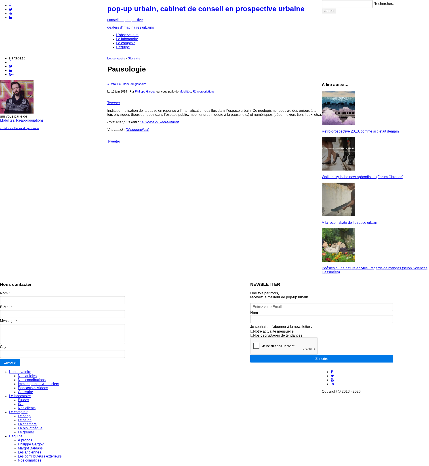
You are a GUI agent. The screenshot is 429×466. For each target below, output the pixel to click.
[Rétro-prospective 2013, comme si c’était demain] (338, 124)
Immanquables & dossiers (38, 384)
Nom (5, 293)
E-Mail (6, 307)
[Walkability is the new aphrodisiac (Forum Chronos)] (338, 169)
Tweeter (113, 103)
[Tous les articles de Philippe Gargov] (17, 112)
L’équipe (123, 47)
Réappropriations (30, 120)
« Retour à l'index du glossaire (19, 128)
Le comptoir (125, 43)
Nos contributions (32, 380)
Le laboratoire (127, 39)
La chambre (27, 424)
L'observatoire (116, 58)
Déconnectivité (137, 130)
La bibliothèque (30, 428)
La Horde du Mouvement (159, 122)
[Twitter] (10, 9)
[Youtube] (10, 13)
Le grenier (26, 432)
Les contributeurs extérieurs (40, 456)
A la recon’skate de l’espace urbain (349, 222)
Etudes (23, 400)
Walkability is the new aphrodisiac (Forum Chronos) (362, 177)
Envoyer (10, 362)
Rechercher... (384, 4)
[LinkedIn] (10, 17)
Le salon (25, 420)
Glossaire (134, 58)
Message (8, 321)
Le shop (24, 416)
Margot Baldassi (31, 448)
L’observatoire (127, 35)
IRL (20, 404)
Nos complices (29, 460)
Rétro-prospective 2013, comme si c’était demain (360, 131)
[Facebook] (10, 5)
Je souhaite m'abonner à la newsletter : (281, 327)
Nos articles (27, 376)
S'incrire (321, 359)
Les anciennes (29, 452)
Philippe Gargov (145, 91)
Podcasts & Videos (33, 388)
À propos (25, 440)
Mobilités (7, 120)
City (3, 347)
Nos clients (27, 408)
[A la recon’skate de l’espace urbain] (338, 215)
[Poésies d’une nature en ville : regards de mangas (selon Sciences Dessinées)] (338, 260)
